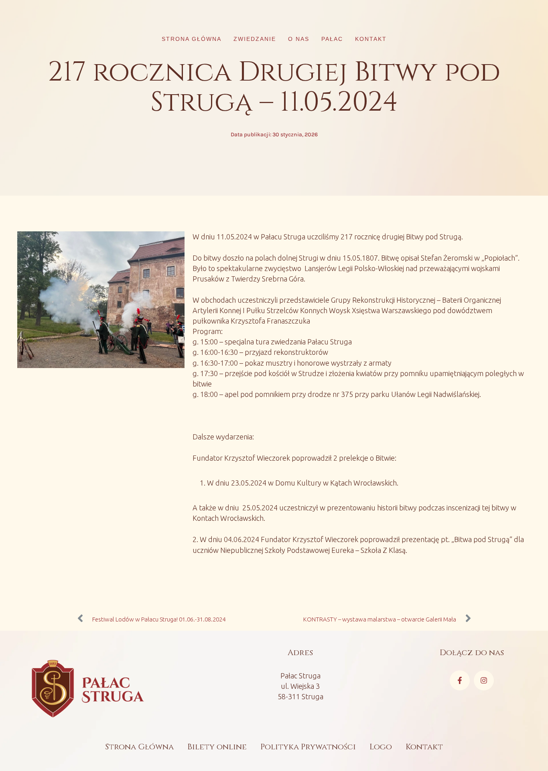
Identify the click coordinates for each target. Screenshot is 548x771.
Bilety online (217, 746)
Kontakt (371, 39)
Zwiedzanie (254, 39)
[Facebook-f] (460, 680)
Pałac (332, 39)
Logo (380, 746)
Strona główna (191, 39)
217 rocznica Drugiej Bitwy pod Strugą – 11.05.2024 (274, 87)
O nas (298, 39)
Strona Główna (139, 746)
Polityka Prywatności (308, 746)
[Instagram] (484, 680)
